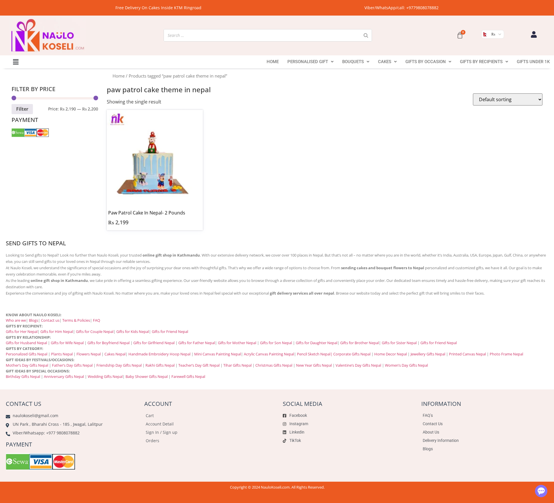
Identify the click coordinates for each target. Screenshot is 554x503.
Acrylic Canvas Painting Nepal (269, 354)
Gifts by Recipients (481, 61)
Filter (22, 109)
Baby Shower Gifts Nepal (147, 376)
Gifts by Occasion (425, 61)
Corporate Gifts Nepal (351, 354)
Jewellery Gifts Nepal (428, 354)
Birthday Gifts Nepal (23, 376)
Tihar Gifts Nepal (237, 365)
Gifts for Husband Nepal (26, 342)
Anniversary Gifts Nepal (63, 376)
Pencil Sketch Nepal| (314, 354)
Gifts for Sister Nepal (399, 342)
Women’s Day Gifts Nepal (406, 365)
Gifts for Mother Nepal (237, 342)
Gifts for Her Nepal (22, 331)
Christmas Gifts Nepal (273, 365)
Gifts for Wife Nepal (67, 342)
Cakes (384, 61)
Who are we (16, 320)
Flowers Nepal (88, 354)
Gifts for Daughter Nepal (316, 342)
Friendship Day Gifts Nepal (119, 365)
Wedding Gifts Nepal (105, 376)
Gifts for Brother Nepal (359, 342)
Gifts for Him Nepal (56, 331)
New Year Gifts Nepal (314, 365)
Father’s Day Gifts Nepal (72, 365)
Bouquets (353, 61)
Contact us (50, 320)
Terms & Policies (76, 320)
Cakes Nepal (115, 354)
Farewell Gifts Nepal (188, 376)
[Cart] (460, 35)
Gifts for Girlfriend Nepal (154, 342)
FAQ (96, 320)
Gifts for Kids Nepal (132, 331)
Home (273, 61)
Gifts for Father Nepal (196, 342)
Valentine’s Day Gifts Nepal (358, 365)
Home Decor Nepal (390, 354)
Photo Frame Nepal (506, 354)
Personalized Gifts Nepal (26, 354)
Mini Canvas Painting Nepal (217, 354)
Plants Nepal (62, 354)
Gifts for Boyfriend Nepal (108, 342)
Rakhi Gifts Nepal (160, 365)
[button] (15, 61)
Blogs (33, 320)
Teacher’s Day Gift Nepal (199, 365)
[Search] (366, 35)
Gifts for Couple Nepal (94, 331)
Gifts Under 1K (533, 61)
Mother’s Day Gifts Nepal (27, 365)
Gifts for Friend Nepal (169, 331)
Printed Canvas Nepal (467, 354)
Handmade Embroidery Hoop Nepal (159, 354)
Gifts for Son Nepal (276, 342)
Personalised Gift (307, 61)
